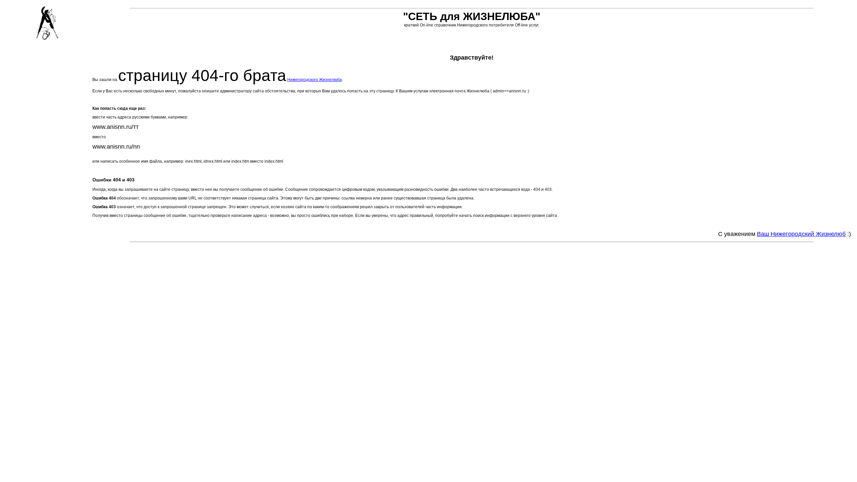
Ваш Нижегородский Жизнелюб (801, 234)
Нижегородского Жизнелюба (314, 79)
